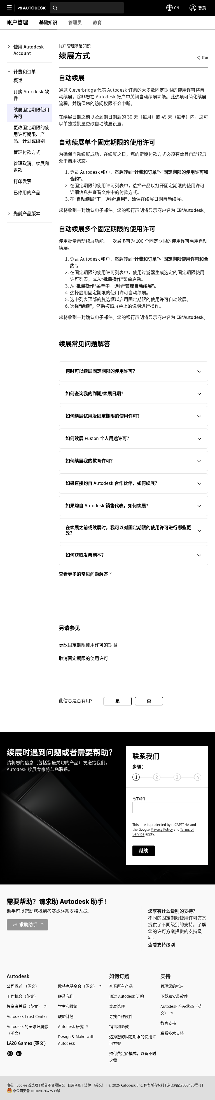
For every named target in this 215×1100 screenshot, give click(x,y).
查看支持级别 (161, 945)
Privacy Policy (162, 829)
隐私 (10, 1085)
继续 (143, 850)
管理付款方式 (26, 152)
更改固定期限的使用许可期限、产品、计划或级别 (31, 134)
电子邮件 (139, 799)
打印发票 (22, 181)
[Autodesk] (32, 8)
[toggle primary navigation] (12, 7)
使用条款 (74, 1085)
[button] (133, 371)
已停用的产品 (26, 192)
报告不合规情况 (53, 1085)
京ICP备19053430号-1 (184, 1085)
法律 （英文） (94, 1085)
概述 (17, 80)
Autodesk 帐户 (95, 172)
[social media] (14, 1053)
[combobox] (87, 7)
